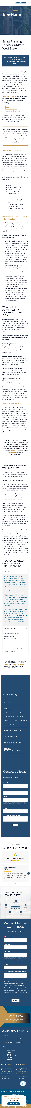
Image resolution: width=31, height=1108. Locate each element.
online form (11, 452)
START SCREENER (14, 1103)
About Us (9, 1054)
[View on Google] (5, 868)
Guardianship (11, 737)
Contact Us (9, 1059)
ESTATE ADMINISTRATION (12, 749)
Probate (9, 1052)
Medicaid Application (12, 1055)
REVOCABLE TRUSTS (14, 713)
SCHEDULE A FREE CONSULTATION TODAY (15, 1020)
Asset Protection (13, 731)
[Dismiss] (25, 1095)
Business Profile (6, 1074)
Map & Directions (6, 1076)
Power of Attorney (11, 109)
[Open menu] (2, 2)
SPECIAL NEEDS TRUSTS (16, 720)
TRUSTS (7, 709)
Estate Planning (11, 1050)
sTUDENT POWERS (12, 743)
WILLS (7, 702)
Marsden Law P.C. (10, 96)
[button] (2, 873)
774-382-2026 (20, 1078)
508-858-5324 (14, 450)
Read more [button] (7, 879)
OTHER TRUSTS (12, 724)
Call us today (22, 395)
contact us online (15, 136)
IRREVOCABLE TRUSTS (15, 716)
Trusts (7, 107)
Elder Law (9, 1057)
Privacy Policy (15, 1094)
